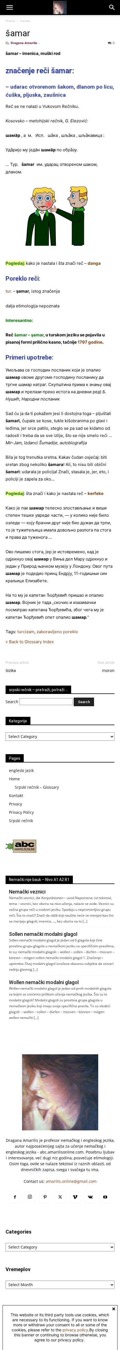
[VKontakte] (90, 1197)
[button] (9, 7)
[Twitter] (60, 1197)
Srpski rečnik (21, 820)
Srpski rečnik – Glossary (37, 787)
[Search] (112, 7)
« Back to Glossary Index (30, 641)
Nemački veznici (27, 892)
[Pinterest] (45, 1197)
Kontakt (16, 795)
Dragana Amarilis (24, 43)
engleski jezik (21, 770)
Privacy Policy (21, 812)
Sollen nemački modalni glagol (43, 934)
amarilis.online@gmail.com (71, 1181)
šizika (11, 670)
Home (10, 20)
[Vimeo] (75, 1197)
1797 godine (90, 342)
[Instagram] (29, 1197)
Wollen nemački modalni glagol (44, 982)
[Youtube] (105, 1197)
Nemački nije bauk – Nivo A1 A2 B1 (39, 879)
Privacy (15, 804)
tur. (9, 291)
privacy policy (75, 1329)
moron (108, 670)
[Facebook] (14, 1197)
